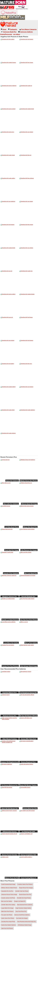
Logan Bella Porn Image (7, 908)
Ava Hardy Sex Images (22, 918)
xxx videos (16, 34)
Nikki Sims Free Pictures (7, 911)
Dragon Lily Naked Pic (19, 901)
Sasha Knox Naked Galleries (8, 925)
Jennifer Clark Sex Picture (21, 891)
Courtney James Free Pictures (25, 884)
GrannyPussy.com (6, 34)
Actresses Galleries (26, 32)
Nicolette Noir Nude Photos (24, 898)
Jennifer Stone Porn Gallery (8, 904)
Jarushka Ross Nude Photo (8, 921)
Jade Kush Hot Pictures (7, 928)
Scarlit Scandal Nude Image (8, 884)
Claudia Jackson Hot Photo (8, 898)
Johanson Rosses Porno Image (9, 894)
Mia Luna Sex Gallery (6, 901)
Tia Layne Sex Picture (6, 915)
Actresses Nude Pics (9, 32)
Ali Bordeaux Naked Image (24, 925)
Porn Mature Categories (29, 29)
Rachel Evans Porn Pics (25, 894)
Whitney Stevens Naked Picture (9, 887)
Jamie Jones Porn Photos (7, 918)
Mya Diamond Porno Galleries (24, 904)
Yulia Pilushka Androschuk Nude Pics (26, 921)
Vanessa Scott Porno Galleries (22, 915)
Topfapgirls (13, 29)
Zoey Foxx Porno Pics (21, 911)
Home (4, 29)
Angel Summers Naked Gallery (23, 908)
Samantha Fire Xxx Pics (7, 891)
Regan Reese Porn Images (26, 887)
